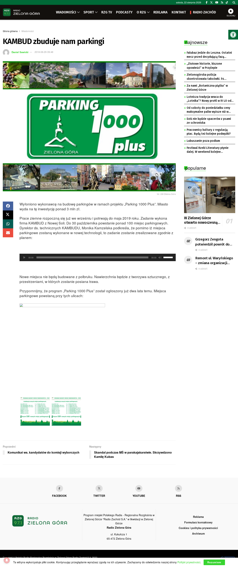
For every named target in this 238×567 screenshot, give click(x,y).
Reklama (198, 517)
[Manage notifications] (7, 560)
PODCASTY (124, 12)
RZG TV (106, 12)
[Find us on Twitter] (211, 2)
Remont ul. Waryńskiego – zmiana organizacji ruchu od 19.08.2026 (214, 261)
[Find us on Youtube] (138, 488)
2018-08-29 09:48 (44, 52)
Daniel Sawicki (20, 52)
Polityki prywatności (188, 562)
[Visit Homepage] (21, 12)
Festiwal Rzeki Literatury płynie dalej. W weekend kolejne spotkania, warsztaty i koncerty (208, 150)
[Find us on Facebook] (207, 2)
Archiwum (198, 533)
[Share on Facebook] (8, 206)
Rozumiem (214, 562)
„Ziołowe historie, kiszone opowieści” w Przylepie (204, 65)
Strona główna (10, 31)
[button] (233, 34)
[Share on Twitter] (8, 214)
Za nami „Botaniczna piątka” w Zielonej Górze (207, 87)
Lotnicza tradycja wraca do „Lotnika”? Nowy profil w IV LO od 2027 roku (209, 99)
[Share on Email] (8, 232)
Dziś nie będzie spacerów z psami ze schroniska (209, 121)
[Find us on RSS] (222, 2)
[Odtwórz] (24, 257)
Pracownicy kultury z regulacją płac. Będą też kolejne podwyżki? (209, 132)
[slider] (168, 257)
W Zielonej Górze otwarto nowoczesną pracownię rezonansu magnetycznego (201, 220)
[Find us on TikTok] (227, 2)
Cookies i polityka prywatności (198, 528)
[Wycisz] (160, 257)
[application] (98, 257)
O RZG (141, 12)
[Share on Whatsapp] (8, 223)
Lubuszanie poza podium (203, 140)
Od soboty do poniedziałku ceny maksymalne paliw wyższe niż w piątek (208, 110)
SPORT (88, 12)
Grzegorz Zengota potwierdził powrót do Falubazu (212, 242)
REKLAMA (160, 12)
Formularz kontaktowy (198, 522)
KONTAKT (179, 12)
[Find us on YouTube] (216, 2)
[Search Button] (234, 2)
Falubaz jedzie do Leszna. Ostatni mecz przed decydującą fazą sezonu (209, 55)
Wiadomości (27, 31)
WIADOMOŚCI (66, 12)
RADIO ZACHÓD (204, 12)
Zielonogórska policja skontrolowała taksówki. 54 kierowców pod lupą (205, 77)
